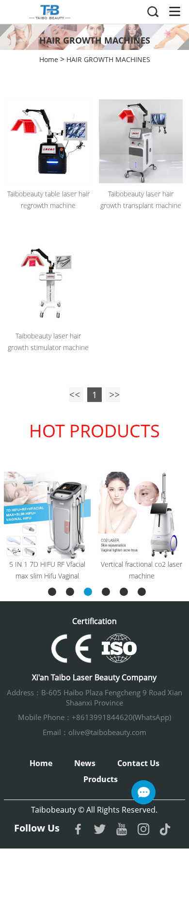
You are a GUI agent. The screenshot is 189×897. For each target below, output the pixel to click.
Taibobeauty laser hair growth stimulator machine (48, 341)
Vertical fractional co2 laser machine (141, 570)
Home (48, 59)
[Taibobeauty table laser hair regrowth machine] (48, 141)
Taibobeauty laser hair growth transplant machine (140, 199)
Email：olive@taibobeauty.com (94, 732)
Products (100, 779)
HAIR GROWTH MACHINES (108, 59)
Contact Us (138, 763)
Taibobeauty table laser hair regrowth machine (48, 199)
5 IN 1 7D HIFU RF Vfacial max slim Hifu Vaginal (47, 570)
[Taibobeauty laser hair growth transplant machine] (141, 141)
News (84, 763)
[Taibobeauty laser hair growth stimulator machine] (48, 283)
